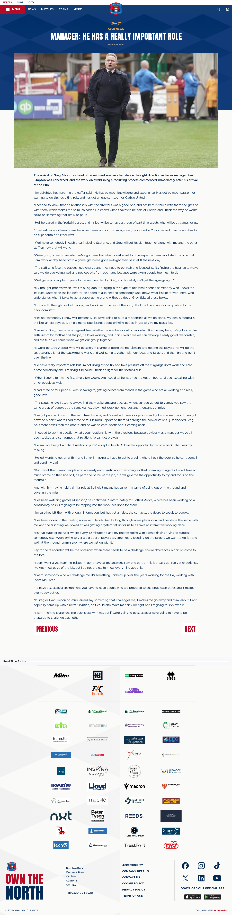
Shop (20, 2)
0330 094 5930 (79, 893)
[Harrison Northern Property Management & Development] (171, 755)
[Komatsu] (61, 786)
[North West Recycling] (134, 800)
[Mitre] (61, 675)
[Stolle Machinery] (134, 831)
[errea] (171, 675)
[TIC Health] (97, 690)
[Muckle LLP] (97, 800)
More (78, 9)
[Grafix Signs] (134, 755)
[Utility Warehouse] (134, 690)
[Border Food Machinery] (134, 725)
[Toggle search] (218, 9)
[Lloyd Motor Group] (97, 786)
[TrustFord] (134, 845)
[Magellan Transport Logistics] (171, 786)
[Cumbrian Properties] (134, 740)
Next (190, 629)
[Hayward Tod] (61, 771)
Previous (47, 629)
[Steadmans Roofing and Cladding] (97, 831)
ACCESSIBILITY (132, 865)
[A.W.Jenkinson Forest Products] (134, 711)
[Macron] (134, 786)
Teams (63, 9)
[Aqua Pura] (61, 711)
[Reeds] (134, 816)
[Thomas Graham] (97, 845)
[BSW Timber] (171, 725)
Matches (47, 9)
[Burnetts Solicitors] (61, 739)
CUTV (31, 2)
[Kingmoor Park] (171, 771)
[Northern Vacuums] (171, 800)
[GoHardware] (97, 755)
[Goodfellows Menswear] (61, 755)
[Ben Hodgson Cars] (171, 711)
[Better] (61, 725)
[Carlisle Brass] (97, 739)
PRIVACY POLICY (133, 889)
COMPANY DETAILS (135, 871)
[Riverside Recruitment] (171, 816)
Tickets (7, 2)
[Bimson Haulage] (97, 725)
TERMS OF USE (132, 896)
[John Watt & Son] (134, 771)
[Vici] (171, 845)
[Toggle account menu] (227, 9)
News (32, 9)
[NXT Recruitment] (61, 815)
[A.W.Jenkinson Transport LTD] (97, 711)
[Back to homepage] (116, 8)
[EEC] (171, 739)
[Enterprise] (134, 675)
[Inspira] (97, 771)
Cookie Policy (133, 883)
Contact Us (131, 877)
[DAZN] (97, 675)
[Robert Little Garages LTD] (61, 831)
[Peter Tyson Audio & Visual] (97, 816)
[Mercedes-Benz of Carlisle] (61, 800)
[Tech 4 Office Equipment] (61, 845)
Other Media (220, 910)
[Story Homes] (171, 831)
